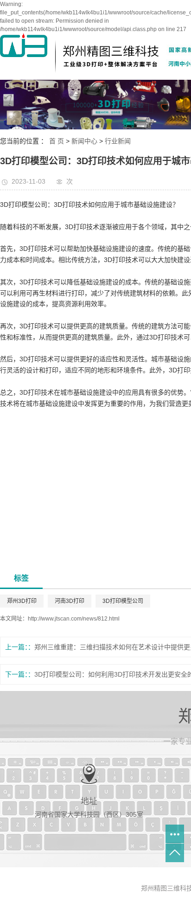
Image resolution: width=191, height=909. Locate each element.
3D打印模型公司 (122, 601)
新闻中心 (84, 141)
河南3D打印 (69, 601)
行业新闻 (118, 141)
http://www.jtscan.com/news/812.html (74, 618)
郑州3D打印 (22, 601)
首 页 (56, 141)
